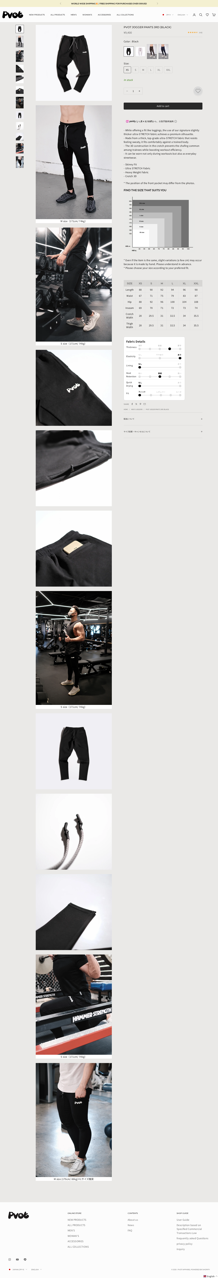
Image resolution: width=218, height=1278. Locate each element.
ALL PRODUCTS (58, 14)
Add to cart (163, 105)
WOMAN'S (87, 14)
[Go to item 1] (20, 29)
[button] (210, 1276)
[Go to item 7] (20, 103)
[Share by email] (144, 404)
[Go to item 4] (20, 69)
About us (133, 1219)
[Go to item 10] (20, 136)
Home (126, 409)
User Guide (183, 1219)
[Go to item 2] (20, 42)
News (131, 1225)
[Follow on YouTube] (17, 1259)
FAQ (130, 1230)
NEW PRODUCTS (37, 14)
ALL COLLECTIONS (125, 14)
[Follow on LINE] (25, 1259)
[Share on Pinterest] (140, 404)
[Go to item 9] (20, 126)
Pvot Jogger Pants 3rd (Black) (157, 409)
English (181, 14)
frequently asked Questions (192, 1238)
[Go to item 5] (20, 79)
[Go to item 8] (20, 115)
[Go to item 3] (20, 56)
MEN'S (74, 14)
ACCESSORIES (104, 14)
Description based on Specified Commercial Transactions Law (189, 1229)
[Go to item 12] (20, 162)
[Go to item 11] (20, 148)
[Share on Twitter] (136, 404)
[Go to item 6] (20, 90)
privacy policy (184, 1243)
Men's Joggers (137, 409)
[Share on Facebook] (132, 404)
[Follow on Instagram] (9, 1259)
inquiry (181, 1249)
